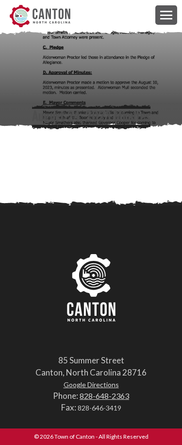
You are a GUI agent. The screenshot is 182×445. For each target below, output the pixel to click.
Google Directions (91, 384)
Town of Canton (40, 17)
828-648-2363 (104, 395)
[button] (166, 15)
